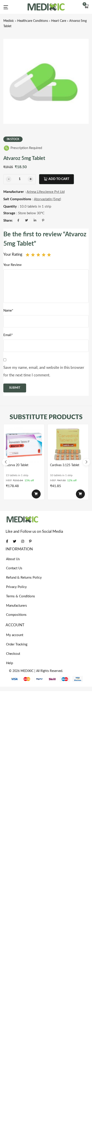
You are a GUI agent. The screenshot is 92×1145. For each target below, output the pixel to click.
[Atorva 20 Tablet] (24, 445)
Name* (8, 310)
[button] (86, 7)
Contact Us (14, 568)
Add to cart (58, 179)
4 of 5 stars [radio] (44, 255)
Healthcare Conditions (32, 20)
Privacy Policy (16, 587)
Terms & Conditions (20, 596)
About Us (13, 559)
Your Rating (12, 254)
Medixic (8, 20)
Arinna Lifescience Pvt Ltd (46, 192)
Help (9, 663)
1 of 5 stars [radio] (27, 255)
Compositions (16, 614)
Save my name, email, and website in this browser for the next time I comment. (43, 371)
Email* (8, 335)
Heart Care (58, 20)
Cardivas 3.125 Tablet (64, 465)
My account (14, 635)
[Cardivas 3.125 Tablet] (68, 445)
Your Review (12, 265)
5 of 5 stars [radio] (49, 255)
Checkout (13, 653)
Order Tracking (16, 644)
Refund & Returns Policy (24, 577)
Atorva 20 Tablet (17, 465)
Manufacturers (16, 605)
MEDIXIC (27, 671)
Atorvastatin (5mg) (47, 199)
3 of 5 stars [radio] (38, 255)
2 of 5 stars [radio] (33, 255)
